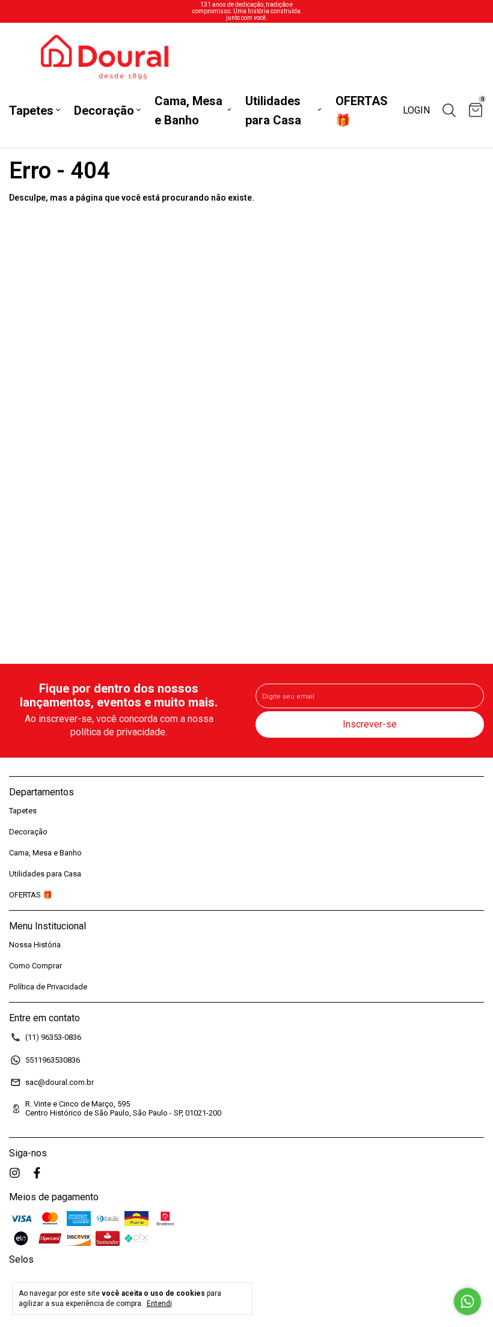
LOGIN (416, 110)
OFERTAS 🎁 (361, 110)
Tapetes (31, 110)
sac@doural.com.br (59, 1082)
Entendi (159, 1303)
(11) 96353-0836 (53, 1037)
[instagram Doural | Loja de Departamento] (14, 1173)
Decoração (104, 110)
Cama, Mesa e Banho (188, 110)
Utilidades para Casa (273, 110)
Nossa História (35, 944)
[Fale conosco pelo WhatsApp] (467, 1301)
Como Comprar (35, 965)
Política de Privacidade (48, 986)
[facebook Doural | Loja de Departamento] (37, 1173)
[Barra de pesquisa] (449, 111)
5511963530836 (52, 1059)
